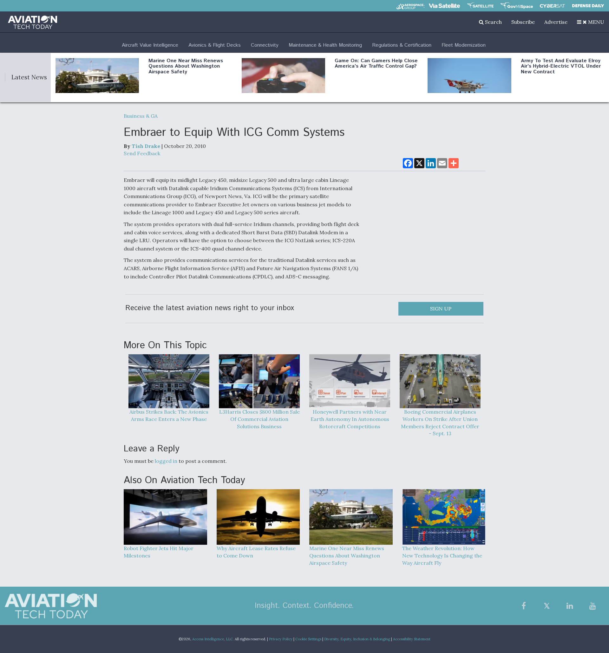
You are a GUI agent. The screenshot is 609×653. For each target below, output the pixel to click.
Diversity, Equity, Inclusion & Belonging (357, 639)
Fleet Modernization (464, 45)
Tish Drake (146, 146)
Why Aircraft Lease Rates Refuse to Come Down (256, 552)
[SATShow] (480, 6)
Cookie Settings (308, 639)
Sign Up (440, 308)
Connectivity (264, 45)
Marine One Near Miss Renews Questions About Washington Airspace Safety (185, 66)
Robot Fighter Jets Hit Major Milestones (158, 552)
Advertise (555, 22)
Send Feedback (142, 153)
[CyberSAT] (552, 6)
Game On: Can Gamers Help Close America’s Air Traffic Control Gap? (376, 63)
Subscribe (523, 22)
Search (493, 22)
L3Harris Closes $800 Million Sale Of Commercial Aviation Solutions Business (259, 419)
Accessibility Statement (411, 639)
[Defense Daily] (588, 5)
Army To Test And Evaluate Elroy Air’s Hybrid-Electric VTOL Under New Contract (561, 66)
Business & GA (141, 116)
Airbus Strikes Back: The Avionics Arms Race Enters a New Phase (168, 415)
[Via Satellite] (444, 5)
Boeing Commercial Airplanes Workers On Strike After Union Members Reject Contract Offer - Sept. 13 (440, 423)
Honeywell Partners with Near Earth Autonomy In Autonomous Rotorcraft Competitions (350, 419)
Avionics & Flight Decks (214, 45)
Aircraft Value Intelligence (150, 45)
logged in (166, 461)
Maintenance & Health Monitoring (325, 45)
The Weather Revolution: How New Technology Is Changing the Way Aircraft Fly (442, 555)
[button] (590, 21)
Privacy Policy (280, 639)
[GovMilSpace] (517, 5)
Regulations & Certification (401, 45)
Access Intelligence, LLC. (213, 639)
